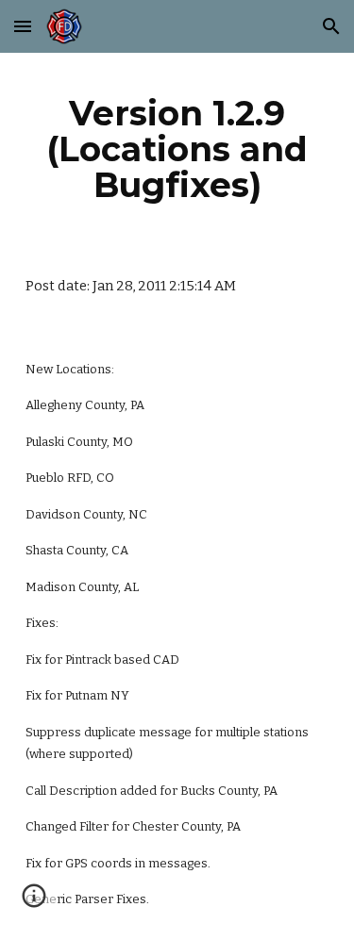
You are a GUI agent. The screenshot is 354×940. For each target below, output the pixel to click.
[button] (22, 26)
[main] (177, 149)
